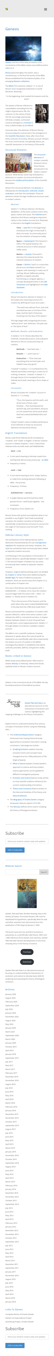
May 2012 (9, 1253)
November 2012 (12, 1234)
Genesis (8, 62)
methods (33, 190)
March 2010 (10, 1298)
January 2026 (10, 994)
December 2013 (11, 1193)
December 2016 (11, 1076)
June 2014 (9, 1170)
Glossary (16, 806)
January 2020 (10, 1043)
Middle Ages (10, 577)
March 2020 (10, 1039)
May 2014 (9, 1174)
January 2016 (10, 1110)
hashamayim (29, 241)
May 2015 (9, 1140)
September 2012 (12, 1241)
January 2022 (10, 1028)
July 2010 (9, 1283)
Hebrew (38, 214)
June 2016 (9, 1091)
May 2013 (9, 1215)
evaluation (9, 193)
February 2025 (11, 1001)
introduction (24, 190)
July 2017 (9, 1061)
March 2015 (10, 1148)
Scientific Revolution (17, 136)
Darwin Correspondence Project (18, 1318)
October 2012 (10, 1238)
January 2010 (10, 1301)
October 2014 (10, 1159)
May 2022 (9, 1024)
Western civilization (21, 81)
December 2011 (11, 1264)
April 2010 (9, 1294)
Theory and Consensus (22, 788)
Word (30, 125)
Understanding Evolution (23, 734)
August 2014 (10, 1166)
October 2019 (10, 1046)
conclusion (30, 193)
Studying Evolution (20, 749)
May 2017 (9, 1065)
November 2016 (12, 1080)
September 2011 (12, 1268)
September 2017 (12, 1058)
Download (27, 962)
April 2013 (9, 1219)
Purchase (27, 952)
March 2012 (10, 1260)
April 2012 (9, 1256)
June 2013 (9, 1211)
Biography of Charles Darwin (25, 799)
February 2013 (11, 1223)
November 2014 (12, 1155)
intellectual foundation (25, 180)
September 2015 (12, 1125)
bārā (32, 267)
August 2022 (10, 1020)
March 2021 (10, 1031)
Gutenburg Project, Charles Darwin (19, 1321)
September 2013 (12, 1204)
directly (15, 663)
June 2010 (9, 1287)
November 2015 (12, 1118)
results (41, 190)
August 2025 (10, 998)
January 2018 (10, 1054)
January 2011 (10, 1272)
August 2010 (10, 1279)
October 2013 (10, 1200)
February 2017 (11, 1073)
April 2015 (9, 1144)
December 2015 (11, 1114)
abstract (37, 188)
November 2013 (12, 1197)
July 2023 (9, 1009)
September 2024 (12, 1005)
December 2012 (11, 1230)
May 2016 (9, 1095)
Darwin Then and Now (13, 970)
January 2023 (10, 1013)
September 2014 (12, 1163)
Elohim (28, 264)
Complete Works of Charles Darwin (19, 1314)
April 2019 (9, 1050)
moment (27, 122)
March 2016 (10, 1103)
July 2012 (9, 1245)
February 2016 (11, 1107)
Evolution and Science (22, 778)
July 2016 (9, 1088)
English (28, 223)
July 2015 (9, 1133)
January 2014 (10, 1189)
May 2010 (9, 1290)
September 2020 (12, 1035)
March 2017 (10, 1069)
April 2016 (9, 1099)
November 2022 (12, 1016)
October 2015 (10, 1121)
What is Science (19, 763)
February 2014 (11, 1185)
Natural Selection (20, 795)
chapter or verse (14, 575)
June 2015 (9, 1136)
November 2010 (12, 1275)
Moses (8, 72)
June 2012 (9, 1249)
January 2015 (10, 1151)
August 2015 (10, 1129)
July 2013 (9, 1208)
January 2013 (10, 1226)
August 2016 (10, 1084)
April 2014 (9, 1178)
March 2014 (10, 1181)
